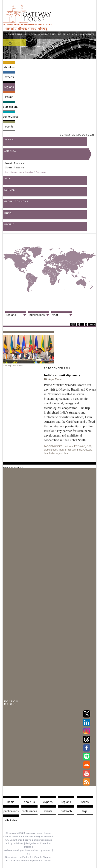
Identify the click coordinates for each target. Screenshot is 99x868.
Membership (14, 34)
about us (29, 802)
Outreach (66, 811)
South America (14, 167)
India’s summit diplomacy (63, 375)
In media (31, 34)
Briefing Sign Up (70, 34)
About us (9, 67)
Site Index (11, 820)
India (8, 213)
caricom (68, 446)
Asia (7, 178)
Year (55, 315)
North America (14, 163)
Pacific (9, 224)
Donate (89, 34)
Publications (9, 106)
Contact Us (47, 34)
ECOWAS (79, 446)
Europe (9, 190)
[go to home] (27, 30)
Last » (92, 324)
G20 (89, 446)
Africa (9, 140)
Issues (9, 97)
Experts (9, 77)
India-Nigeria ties (58, 453)
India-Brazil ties (67, 449)
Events (9, 126)
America (10, 151)
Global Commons (16, 201)
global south (50, 449)
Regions (9, 87)
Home (11, 802)
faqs (84, 811)
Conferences (9, 116)
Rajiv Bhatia (55, 379)
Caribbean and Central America (25, 171)
